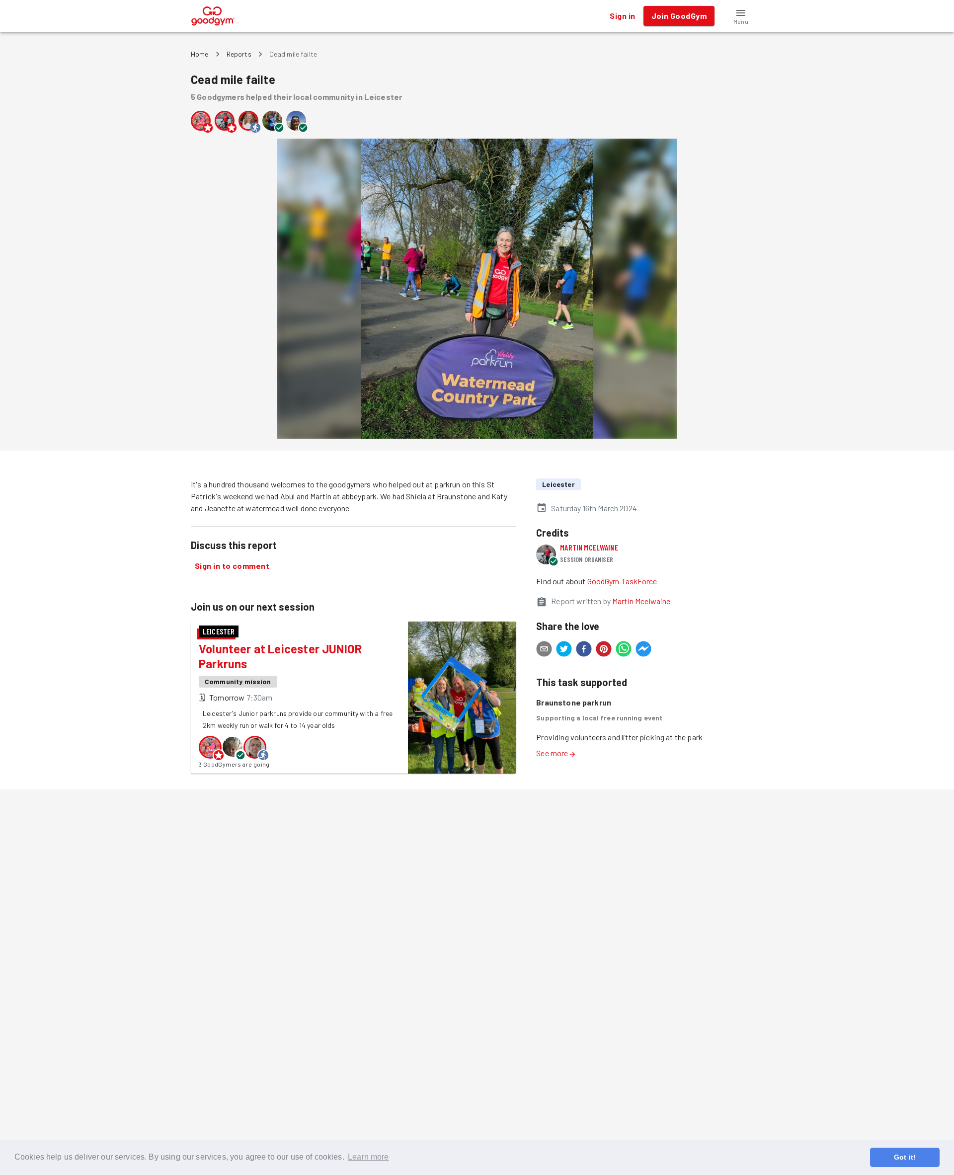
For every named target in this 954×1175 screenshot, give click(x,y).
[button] (740, 16)
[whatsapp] (624, 650)
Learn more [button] (368, 1157)
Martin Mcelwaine (589, 547)
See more (552, 753)
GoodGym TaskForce (622, 581)
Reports (239, 54)
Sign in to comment (232, 565)
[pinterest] (604, 650)
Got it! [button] (905, 1157)
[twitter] (564, 650)
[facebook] (584, 650)
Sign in (622, 15)
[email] (544, 650)
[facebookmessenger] (643, 650)
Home (200, 54)
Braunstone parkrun (573, 702)
